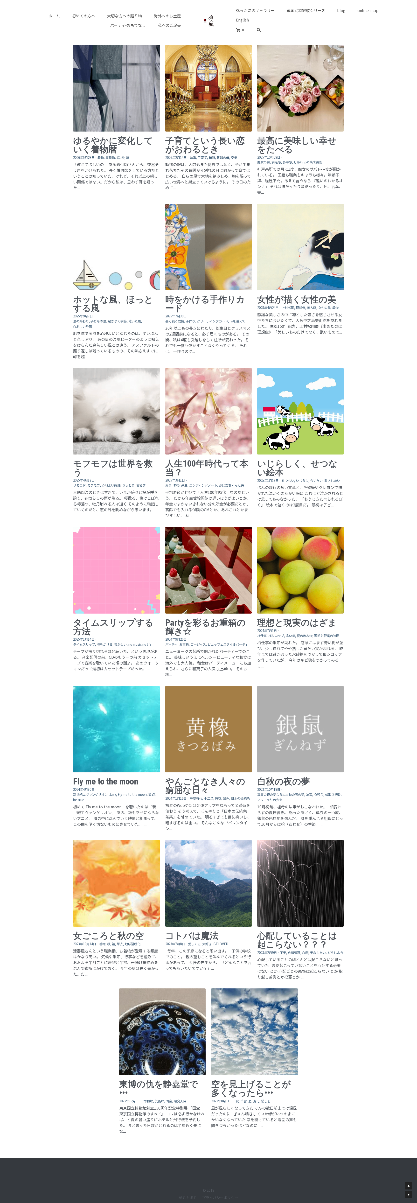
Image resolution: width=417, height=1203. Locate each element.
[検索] (258, 30)
